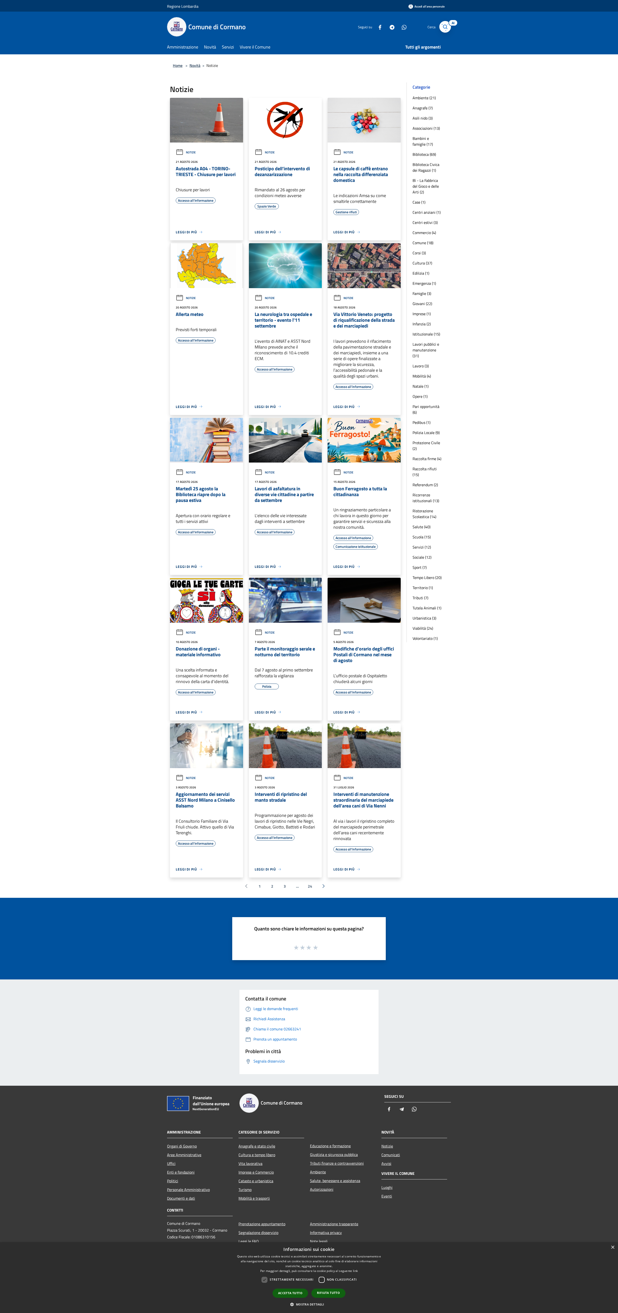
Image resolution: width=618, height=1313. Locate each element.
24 (310, 886)
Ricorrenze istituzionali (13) (426, 498)
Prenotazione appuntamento (262, 1224)
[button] (309, 1304)
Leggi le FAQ (249, 1241)
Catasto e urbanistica (256, 1181)
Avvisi (386, 1163)
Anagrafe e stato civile (257, 1146)
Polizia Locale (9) (426, 432)
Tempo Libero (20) (427, 577)
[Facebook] (378, 26)
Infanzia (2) (422, 324)
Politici (172, 1181)
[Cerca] (445, 27)
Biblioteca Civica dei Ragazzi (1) (426, 167)
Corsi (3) (419, 253)
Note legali (319, 1241)
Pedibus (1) (421, 422)
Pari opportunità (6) (426, 409)
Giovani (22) (422, 304)
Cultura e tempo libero (257, 1155)
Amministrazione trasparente (334, 1224)
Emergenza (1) (424, 283)
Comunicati (390, 1155)
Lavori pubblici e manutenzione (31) (426, 350)
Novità (195, 65)
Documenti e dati (181, 1198)
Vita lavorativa (250, 1163)
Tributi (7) (420, 598)
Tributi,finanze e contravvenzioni (337, 1163)
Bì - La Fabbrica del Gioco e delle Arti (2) (426, 186)
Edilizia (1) (421, 273)
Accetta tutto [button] (290, 1293)
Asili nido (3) (423, 118)
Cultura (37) (422, 263)
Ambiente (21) (424, 98)
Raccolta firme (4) (427, 459)
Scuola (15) (422, 537)
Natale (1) (420, 386)
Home (178, 65)
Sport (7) (420, 567)
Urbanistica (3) (424, 618)
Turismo (245, 1189)
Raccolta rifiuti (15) (425, 472)
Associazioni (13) (426, 128)
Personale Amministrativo (188, 1189)
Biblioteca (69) (424, 154)
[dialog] (309, 1277)
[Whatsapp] (402, 26)
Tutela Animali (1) (427, 608)
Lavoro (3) (421, 366)
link (355, 1271)
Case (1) (419, 202)
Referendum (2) (425, 485)
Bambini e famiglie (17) (423, 141)
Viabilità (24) (423, 628)
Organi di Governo (182, 1146)
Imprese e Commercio (256, 1172)
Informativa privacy (326, 1232)
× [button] (612, 1247)
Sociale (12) (422, 557)
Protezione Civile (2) (426, 445)
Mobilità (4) (422, 376)
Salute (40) (421, 527)
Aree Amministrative (184, 1155)
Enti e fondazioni (181, 1172)
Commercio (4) (424, 232)
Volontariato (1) (425, 638)
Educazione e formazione (330, 1146)
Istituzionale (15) (426, 334)
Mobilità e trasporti (254, 1198)
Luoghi (387, 1187)
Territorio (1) (423, 588)
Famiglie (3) (422, 293)
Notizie (191, 152)
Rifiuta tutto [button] (328, 1293)
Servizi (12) (422, 547)
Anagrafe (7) (423, 108)
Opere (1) (420, 396)
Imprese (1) (422, 314)
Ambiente (318, 1172)
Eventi (386, 1196)
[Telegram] (390, 26)
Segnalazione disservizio (258, 1232)
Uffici (171, 1163)
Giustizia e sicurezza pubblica (334, 1154)
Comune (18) (423, 243)
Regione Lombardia (182, 6)
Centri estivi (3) (425, 222)
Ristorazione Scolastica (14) (424, 514)
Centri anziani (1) (427, 212)
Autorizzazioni (321, 1189)
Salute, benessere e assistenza (335, 1181)
